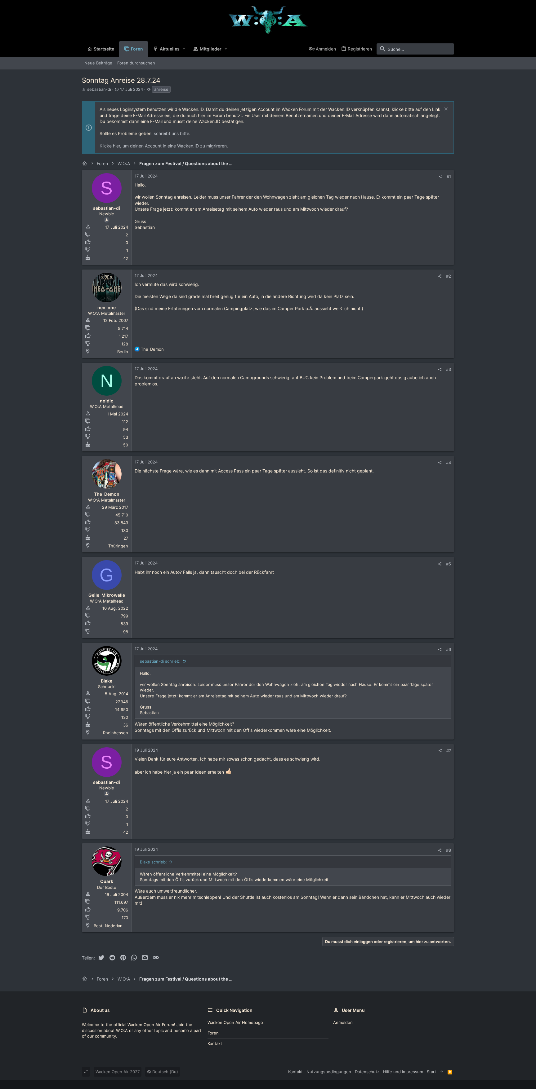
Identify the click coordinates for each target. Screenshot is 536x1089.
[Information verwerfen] (445, 109)
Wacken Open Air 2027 (118, 1071)
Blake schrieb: (153, 861)
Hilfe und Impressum (403, 1071)
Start (431, 1071)
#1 (449, 176)
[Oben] (442, 1071)
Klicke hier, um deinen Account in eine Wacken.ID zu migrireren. (164, 145)
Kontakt (215, 1043)
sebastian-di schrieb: (160, 661)
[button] (184, 49)
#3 (448, 369)
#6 (448, 649)
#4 (448, 462)
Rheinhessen (115, 732)
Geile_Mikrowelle (106, 595)
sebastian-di (99, 89)
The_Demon (106, 494)
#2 (448, 276)
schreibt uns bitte (171, 133)
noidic (106, 400)
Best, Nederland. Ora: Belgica (122, 925)
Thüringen (118, 545)
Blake (106, 680)
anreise (161, 89)
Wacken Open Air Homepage (235, 1022)
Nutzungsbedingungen (328, 1071)
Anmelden (343, 1022)
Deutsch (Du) (164, 1071)
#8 (448, 850)
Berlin (122, 351)
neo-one (106, 307)
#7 (448, 750)
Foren (213, 1032)
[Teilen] (440, 177)
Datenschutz (367, 1071)
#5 (448, 563)
